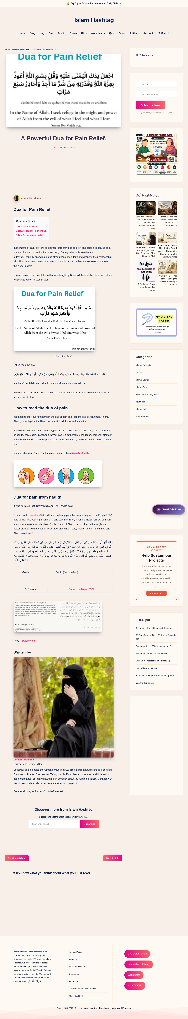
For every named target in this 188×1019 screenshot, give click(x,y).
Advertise (73, 981)
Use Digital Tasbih (137, 953)
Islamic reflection (21, 49)
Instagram (29, 791)
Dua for (26, 640)
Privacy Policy (75, 952)
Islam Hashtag (90, 1008)
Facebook (19, 791)
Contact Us (74, 974)
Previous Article (17, 858)
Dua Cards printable (145, 683)
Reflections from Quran (146, 394)
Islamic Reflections (144, 365)
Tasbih (61, 33)
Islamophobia (142, 409)
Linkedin (39, 791)
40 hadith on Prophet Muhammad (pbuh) (155, 675)
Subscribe (89, 824)
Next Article (112, 858)
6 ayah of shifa (80, 453)
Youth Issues (142, 402)
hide (31, 221)
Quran (73, 33)
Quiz (112, 33)
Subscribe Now (150, 105)
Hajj (42, 33)
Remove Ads (156, 593)
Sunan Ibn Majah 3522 (81, 589)
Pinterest (58, 791)
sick (33, 640)
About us (73, 959)
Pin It (14, 198)
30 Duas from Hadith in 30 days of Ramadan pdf (156, 637)
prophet (34, 515)
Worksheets (98, 33)
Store (122, 33)
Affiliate (134, 33)
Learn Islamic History (139, 964)
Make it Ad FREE (77, 996)
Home (22, 33)
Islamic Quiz (141, 387)
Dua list (139, 372)
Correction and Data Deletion (82, 988)
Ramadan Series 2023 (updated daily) (153, 646)
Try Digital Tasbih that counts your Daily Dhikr (94, 3)
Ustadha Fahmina (32, 198)
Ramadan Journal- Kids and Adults (152, 653)
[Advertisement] (156, 479)
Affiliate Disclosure (77, 966)
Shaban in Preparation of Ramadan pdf (154, 661)
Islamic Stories (142, 380)
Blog (32, 33)
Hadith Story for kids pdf (147, 668)
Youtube (48, 791)
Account (148, 33)
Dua (51, 33)
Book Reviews (142, 416)
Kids (84, 33)
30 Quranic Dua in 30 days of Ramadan (154, 628)
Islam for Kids (135, 985)
